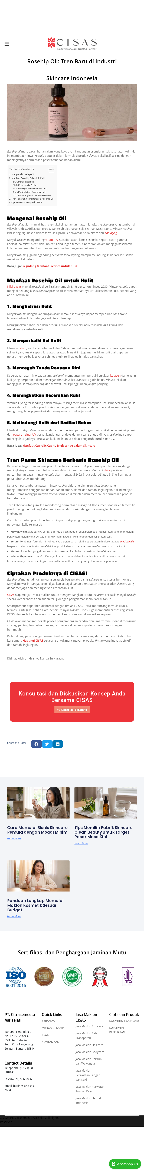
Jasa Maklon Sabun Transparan (88, 1035)
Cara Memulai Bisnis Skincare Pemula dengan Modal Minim (37, 830)
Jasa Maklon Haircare (89, 1045)
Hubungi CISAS (33, 640)
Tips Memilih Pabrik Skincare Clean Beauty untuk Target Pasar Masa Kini (103, 832)
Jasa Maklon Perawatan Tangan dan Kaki (88, 1075)
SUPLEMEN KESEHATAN (117, 1030)
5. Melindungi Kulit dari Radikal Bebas (33, 195)
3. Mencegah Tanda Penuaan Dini (31, 188)
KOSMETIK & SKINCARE (124, 1021)
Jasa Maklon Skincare (89, 1026)
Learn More (14, 838)
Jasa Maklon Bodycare (90, 1052)
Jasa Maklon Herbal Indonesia (88, 1100)
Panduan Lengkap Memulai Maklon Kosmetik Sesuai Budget (35, 905)
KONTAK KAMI (51, 1042)
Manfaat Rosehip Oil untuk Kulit (28, 178)
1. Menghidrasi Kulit (25, 181)
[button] (36, 744)
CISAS (11, 595)
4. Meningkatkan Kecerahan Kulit (31, 192)
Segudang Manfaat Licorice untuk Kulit (49, 266)
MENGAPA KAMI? (53, 1028)
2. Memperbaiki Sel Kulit (27, 185)
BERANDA (48, 1021)
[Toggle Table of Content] (49, 170)
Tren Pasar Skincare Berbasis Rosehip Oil (32, 198)
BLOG (45, 1035)
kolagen (115, 375)
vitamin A (51, 240)
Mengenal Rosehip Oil (22, 174)
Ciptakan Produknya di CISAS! (26, 202)
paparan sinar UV (24, 434)
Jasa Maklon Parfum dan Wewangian (89, 1061)
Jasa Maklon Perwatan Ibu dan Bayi (90, 1089)
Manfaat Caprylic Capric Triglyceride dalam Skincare (58, 446)
